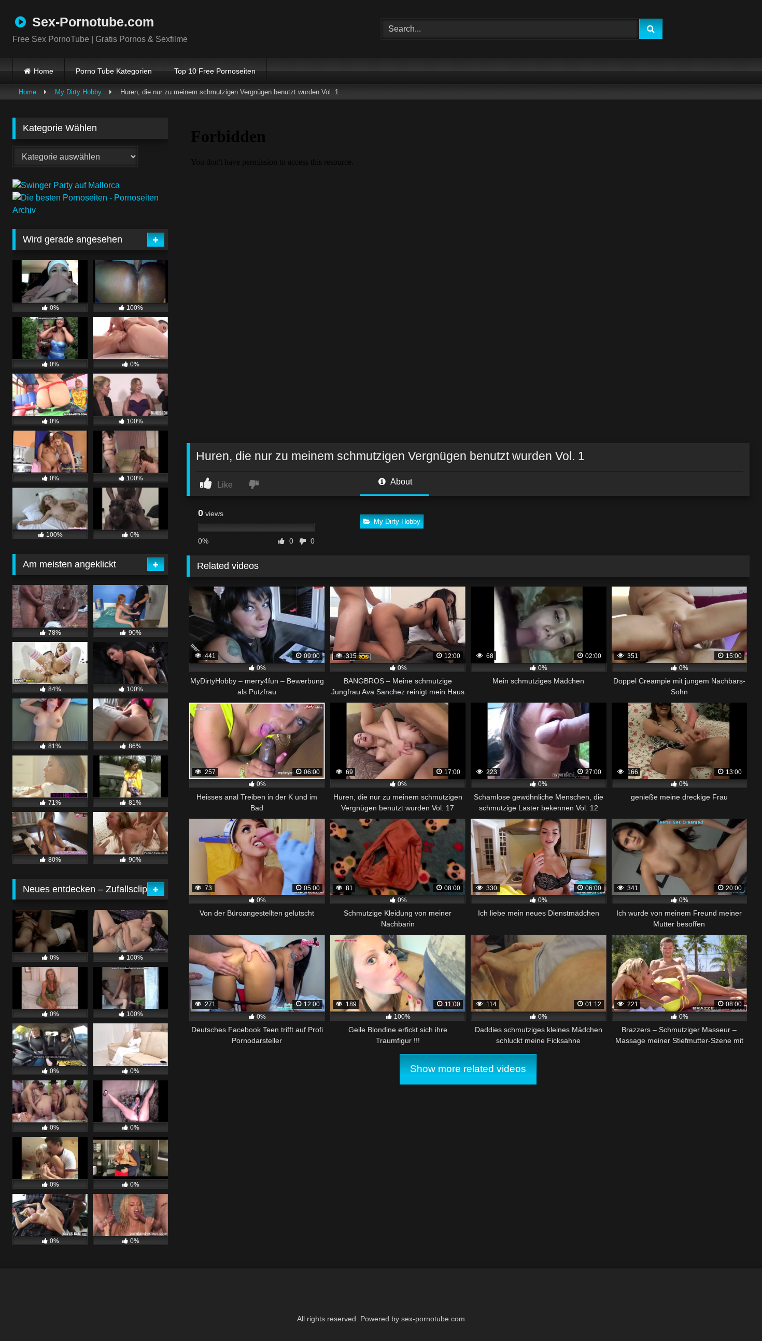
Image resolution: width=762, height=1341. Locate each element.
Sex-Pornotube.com (91, 22)
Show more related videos (468, 1068)
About (400, 481)
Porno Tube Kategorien (114, 71)
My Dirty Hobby (78, 92)
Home (43, 71)
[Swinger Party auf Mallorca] (66, 185)
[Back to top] (728, 1310)
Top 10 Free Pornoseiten (215, 71)
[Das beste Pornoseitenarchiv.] (90, 210)
